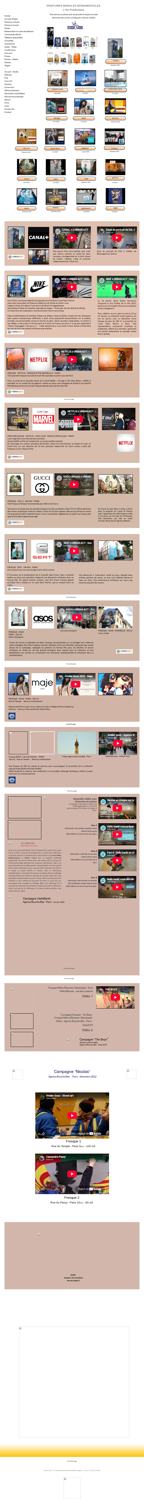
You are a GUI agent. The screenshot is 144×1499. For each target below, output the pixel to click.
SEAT (86, 179)
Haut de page (69, 399)
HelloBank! (85, 148)
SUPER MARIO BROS (115, 89)
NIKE (115, 208)
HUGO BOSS (55, 148)
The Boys (114, 148)
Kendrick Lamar (57, 89)
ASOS (56, 179)
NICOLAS (115, 118)
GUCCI (26, 179)
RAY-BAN (56, 118)
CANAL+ (116, 61)
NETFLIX (115, 178)
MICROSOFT (86, 208)
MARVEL (56, 207)
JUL (85, 90)
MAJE (84, 118)
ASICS (26, 208)
